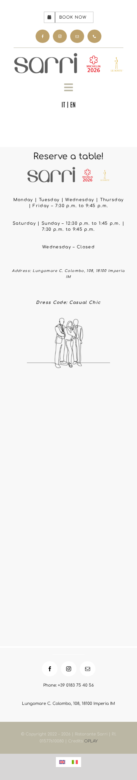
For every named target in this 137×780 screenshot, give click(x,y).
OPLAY (91, 741)
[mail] (77, 36)
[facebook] (43, 36)
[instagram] (60, 36)
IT (63, 104)
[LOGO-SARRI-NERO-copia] (68, 55)
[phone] (94, 36)
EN (72, 104)
